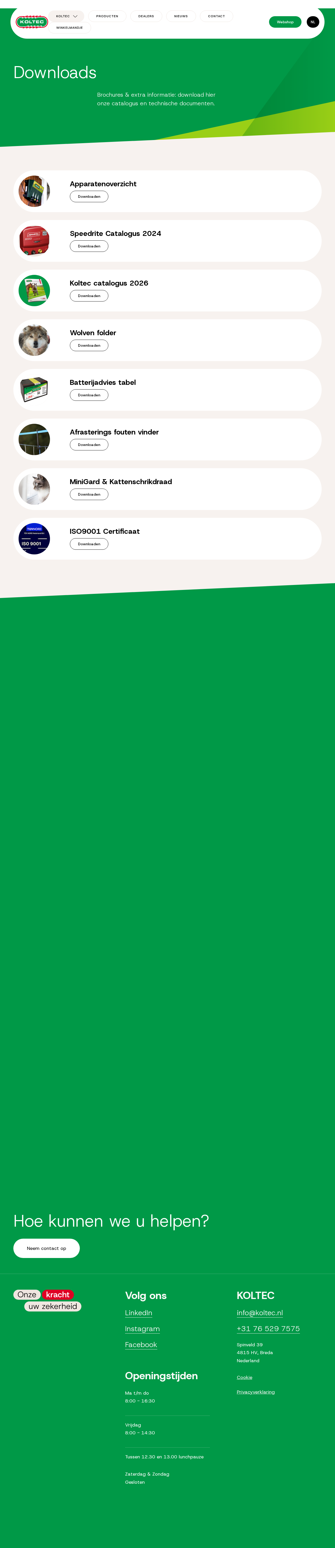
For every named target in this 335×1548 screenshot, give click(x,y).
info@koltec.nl (260, 1313)
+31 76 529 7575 (268, 1329)
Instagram (142, 1329)
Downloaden (89, 196)
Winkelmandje (69, 28)
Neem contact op (46, 1248)
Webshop (285, 22)
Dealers (146, 16)
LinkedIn (138, 1313)
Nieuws (181, 16)
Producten (107, 16)
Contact (216, 16)
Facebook (141, 1344)
